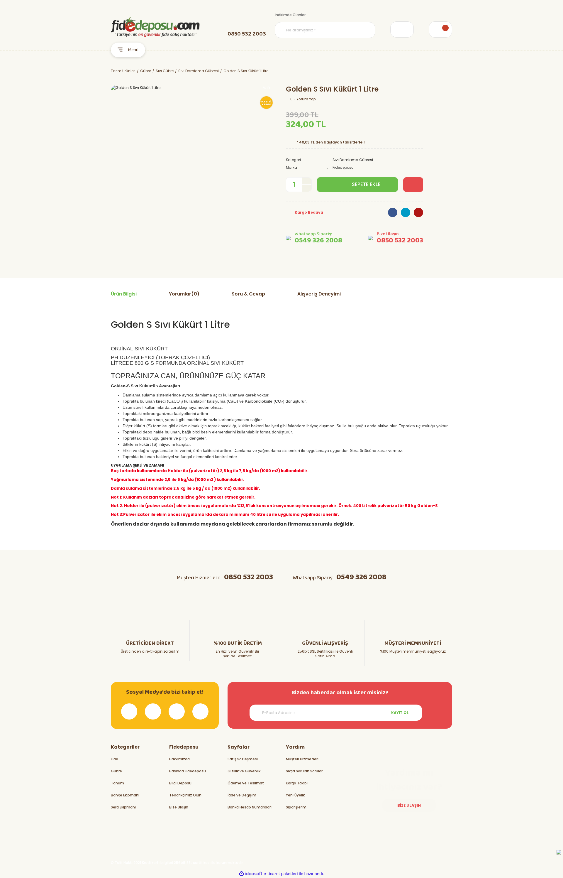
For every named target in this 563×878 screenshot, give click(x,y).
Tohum (117, 783)
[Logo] (155, 27)
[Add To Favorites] (413, 184)
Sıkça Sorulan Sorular (304, 771)
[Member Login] (402, 29)
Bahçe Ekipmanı (125, 795)
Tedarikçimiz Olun (185, 795)
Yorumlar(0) (184, 294)
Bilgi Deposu (180, 783)
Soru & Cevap (248, 294)
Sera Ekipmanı (123, 807)
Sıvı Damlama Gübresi (353, 159)
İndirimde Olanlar (290, 14)
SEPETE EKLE (366, 184)
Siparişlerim (296, 807)
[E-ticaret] (281, 873)
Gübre (116, 771)
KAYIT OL (399, 712)
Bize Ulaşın (178, 807)
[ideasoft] (250, 874)
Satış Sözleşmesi (243, 759)
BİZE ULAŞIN (409, 805)
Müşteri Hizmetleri (302, 759)
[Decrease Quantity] (306, 188)
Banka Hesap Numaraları (250, 807)
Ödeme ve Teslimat (246, 783)
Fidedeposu (343, 167)
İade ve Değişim (242, 795)
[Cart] (440, 29)
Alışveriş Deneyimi (319, 294)
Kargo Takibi (297, 783)
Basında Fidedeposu (187, 771)
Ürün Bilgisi (124, 294)
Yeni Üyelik (295, 795)
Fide (114, 759)
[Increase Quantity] (306, 181)
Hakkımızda (179, 759)
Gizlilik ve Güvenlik (244, 771)
